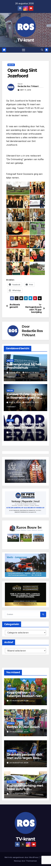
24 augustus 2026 (18, 732)
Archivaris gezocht (15, 305)
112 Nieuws (12, 751)
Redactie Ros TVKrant (28, 86)
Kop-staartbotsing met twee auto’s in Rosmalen (25, 789)
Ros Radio (12, 689)
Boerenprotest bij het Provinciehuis (24, 366)
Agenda (11, 723)
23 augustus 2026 (18, 794)
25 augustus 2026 (18, 701)
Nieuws (11, 65)
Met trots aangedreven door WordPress (22, 857)
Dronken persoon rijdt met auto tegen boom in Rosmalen (24, 758)
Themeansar (31, 861)
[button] (42, 49)
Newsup (17, 861)
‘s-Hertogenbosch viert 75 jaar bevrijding (34, 308)
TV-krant (25, 40)
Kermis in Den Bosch (23, 727)
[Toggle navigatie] (24, 50)
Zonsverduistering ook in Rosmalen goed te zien (25, 397)
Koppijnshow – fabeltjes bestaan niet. (24, 694)
